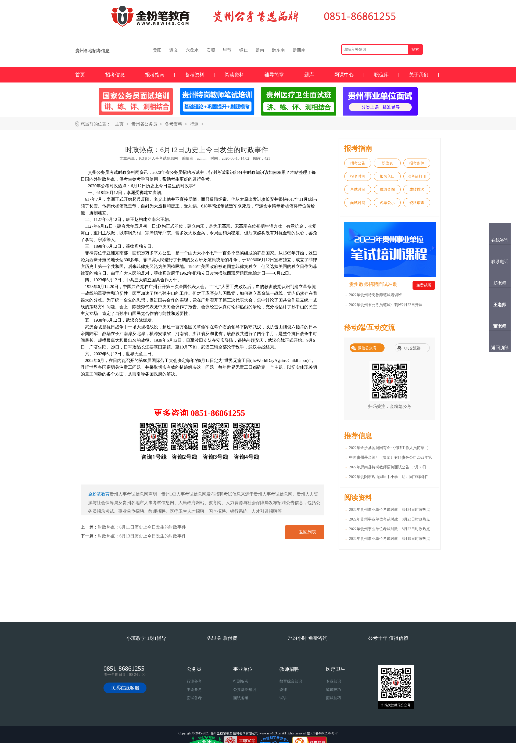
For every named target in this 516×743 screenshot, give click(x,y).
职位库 (381, 74)
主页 (119, 124)
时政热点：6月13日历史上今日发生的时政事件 (142, 536)
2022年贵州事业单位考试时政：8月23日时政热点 (389, 519)
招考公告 (357, 163)
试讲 (283, 698)
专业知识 (333, 681)
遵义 (173, 50)
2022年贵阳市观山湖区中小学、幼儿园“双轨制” (388, 477)
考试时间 (357, 190)
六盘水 (192, 50)
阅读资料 (234, 74)
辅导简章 (274, 74)
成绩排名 (416, 190)
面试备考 (194, 698)
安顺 (210, 50)
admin (201, 158)
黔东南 (278, 50)
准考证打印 (416, 176)
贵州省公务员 (144, 124)
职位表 (387, 163)
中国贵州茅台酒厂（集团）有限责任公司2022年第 (390, 457)
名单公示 (387, 203)
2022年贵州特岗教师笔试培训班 (375, 295)
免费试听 (423, 285)
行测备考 (194, 681)
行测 (194, 124)
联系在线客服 (124, 688)
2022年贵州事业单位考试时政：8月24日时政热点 (389, 510)
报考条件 (416, 163)
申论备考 (194, 690)
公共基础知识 (244, 690)
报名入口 (387, 176)
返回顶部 (499, 347)
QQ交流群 (412, 348)
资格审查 (416, 203)
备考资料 (194, 74)
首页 (80, 74)
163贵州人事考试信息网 (158, 158)
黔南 (260, 50)
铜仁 (243, 50)
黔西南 (299, 50)
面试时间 (357, 203)
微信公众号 (367, 348)
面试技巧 (333, 698)
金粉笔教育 (99, 494)
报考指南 (154, 74)
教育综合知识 (291, 681)
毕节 (227, 50)
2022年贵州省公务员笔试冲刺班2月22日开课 (385, 305)
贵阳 (157, 50)
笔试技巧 (333, 690)
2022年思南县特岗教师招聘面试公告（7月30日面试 (391, 467)
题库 (309, 74)
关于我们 (418, 74)
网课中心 (344, 74)
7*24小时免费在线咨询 (227, 607)
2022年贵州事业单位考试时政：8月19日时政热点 (389, 539)
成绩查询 (387, 190)
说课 (283, 690)
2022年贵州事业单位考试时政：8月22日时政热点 (389, 529)
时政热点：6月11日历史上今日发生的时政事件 (142, 527)
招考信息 (115, 74)
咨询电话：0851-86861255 (288, 607)
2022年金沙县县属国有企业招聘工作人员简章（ (388, 448)
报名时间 (357, 176)
